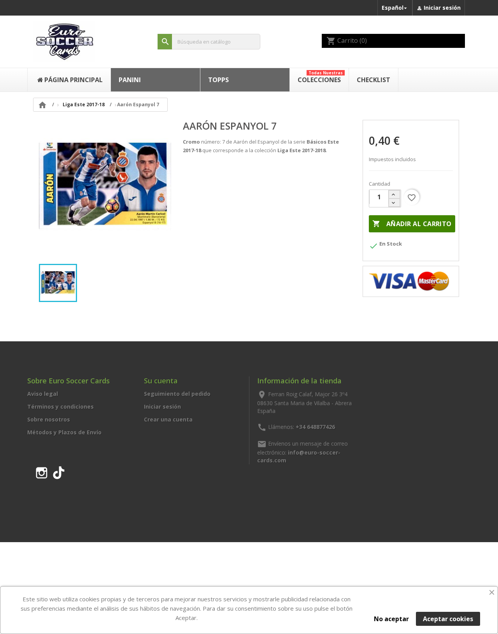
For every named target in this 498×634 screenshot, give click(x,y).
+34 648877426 (315, 426)
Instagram (41, 471)
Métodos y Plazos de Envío (64, 432)
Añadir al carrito (411, 224)
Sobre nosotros (48, 419)
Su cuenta (161, 380)
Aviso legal (42, 393)
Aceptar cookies (448, 619)
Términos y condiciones (60, 406)
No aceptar (391, 619)
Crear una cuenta (168, 419)
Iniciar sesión (162, 406)
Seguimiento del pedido (177, 393)
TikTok (59, 471)
